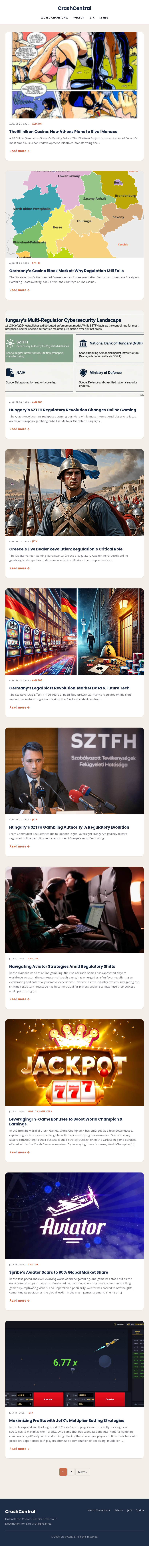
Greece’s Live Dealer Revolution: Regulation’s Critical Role (65, 549)
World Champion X (54, 17)
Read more (17, 151)
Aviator (78, 17)
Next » (82, 1472)
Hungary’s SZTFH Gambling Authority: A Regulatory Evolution (69, 827)
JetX (92, 17)
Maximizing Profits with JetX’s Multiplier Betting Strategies (66, 1420)
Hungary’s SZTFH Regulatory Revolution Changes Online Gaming (72, 410)
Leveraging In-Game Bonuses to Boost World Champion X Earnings (65, 1122)
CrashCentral (74, 8)
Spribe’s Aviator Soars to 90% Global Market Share (58, 1272)
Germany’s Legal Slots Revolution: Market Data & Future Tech (69, 688)
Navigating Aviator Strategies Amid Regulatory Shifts (62, 966)
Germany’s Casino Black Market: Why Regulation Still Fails (66, 270)
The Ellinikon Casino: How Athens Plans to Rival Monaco (63, 131)
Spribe (103, 17)
